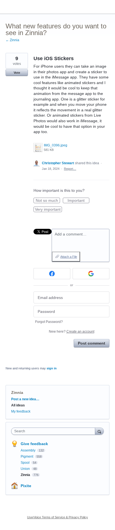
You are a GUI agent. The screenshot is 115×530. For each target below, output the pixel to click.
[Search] (99, 431)
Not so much (48, 200)
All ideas (18, 405)
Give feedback (34, 443)
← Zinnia (12, 40)
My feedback (20, 411)
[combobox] (54, 431)
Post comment (91, 343)
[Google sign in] (91, 273)
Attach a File (68, 256)
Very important (48, 209)
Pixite (26, 486)
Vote (17, 72)
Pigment (27, 456)
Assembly (28, 450)
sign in (52, 368)
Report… (70, 168)
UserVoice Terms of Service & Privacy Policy (57, 517)
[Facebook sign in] (51, 273)
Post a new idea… (25, 399)
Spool (25, 463)
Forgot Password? (49, 322)
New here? (71, 331)
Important (78, 200)
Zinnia (17, 392)
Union (26, 469)
